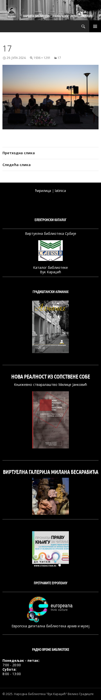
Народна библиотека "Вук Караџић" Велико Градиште (54, 694)
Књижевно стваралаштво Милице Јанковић (50, 384)
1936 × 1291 (42, 58)
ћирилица (43, 190)
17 (59, 58)
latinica (60, 190)
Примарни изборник (95, 26)
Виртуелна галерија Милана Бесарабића (50, 472)
